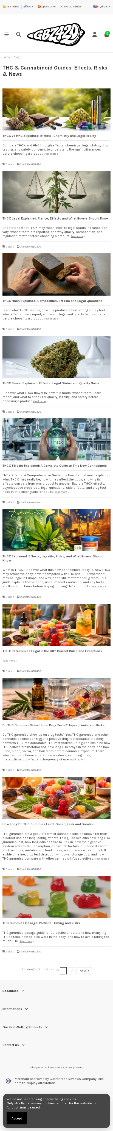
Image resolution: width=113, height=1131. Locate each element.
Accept (17, 1118)
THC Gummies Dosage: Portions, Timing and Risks (41, 923)
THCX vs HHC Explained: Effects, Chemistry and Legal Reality (49, 136)
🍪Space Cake (47, 6)
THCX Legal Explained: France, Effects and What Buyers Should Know (55, 218)
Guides (10, 164)
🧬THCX (28, 6)
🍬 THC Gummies (71, 6)
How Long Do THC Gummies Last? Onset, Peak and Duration (48, 824)
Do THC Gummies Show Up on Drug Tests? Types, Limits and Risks (53, 725)
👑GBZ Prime (10, 6)
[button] (7, 34)
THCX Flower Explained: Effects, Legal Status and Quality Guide (51, 383)
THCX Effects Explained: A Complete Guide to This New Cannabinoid (54, 466)
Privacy (69, 1067)
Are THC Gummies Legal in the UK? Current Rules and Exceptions (52, 651)
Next (83, 971)
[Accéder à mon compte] (95, 34)
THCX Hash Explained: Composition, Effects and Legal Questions (52, 301)
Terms (79, 1067)
